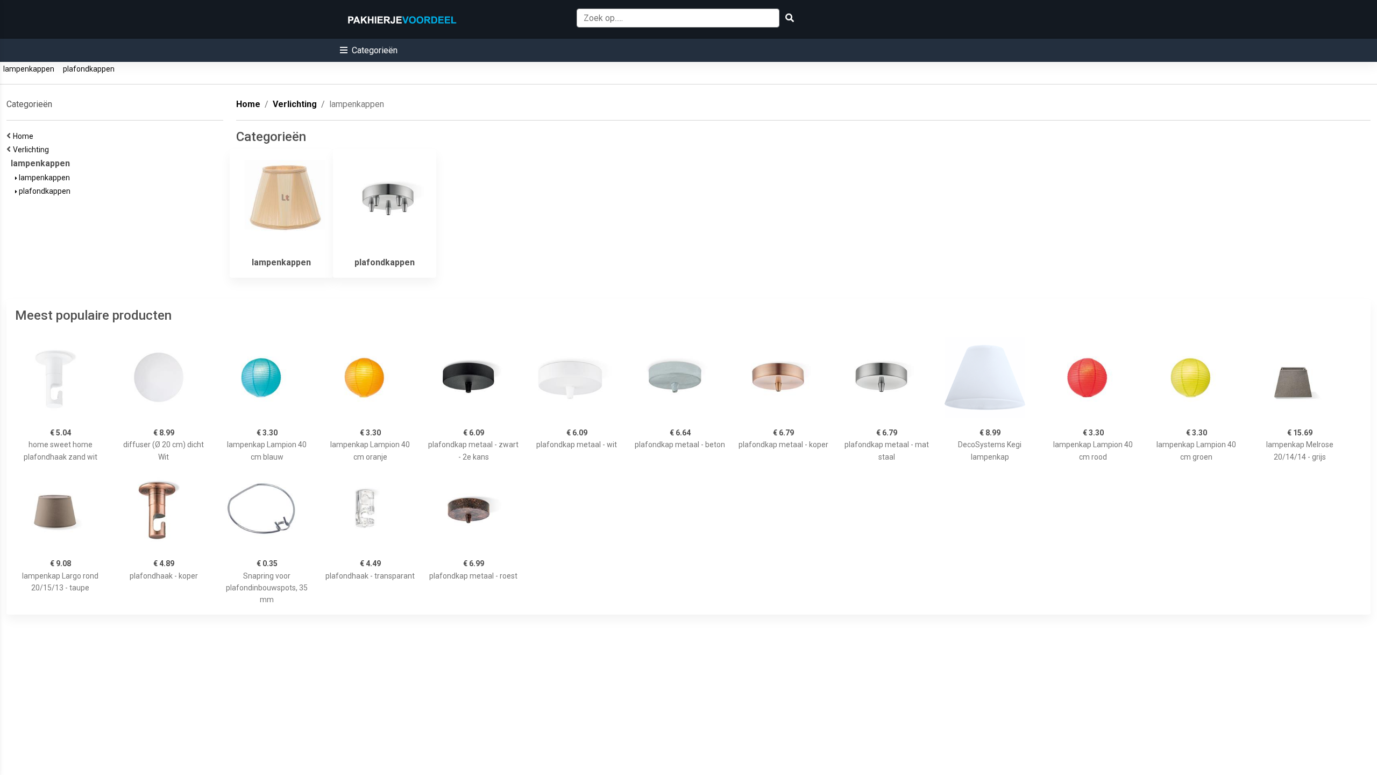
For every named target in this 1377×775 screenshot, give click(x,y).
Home (25, 136)
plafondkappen (89, 69)
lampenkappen (29, 69)
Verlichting (32, 149)
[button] (369, 50)
